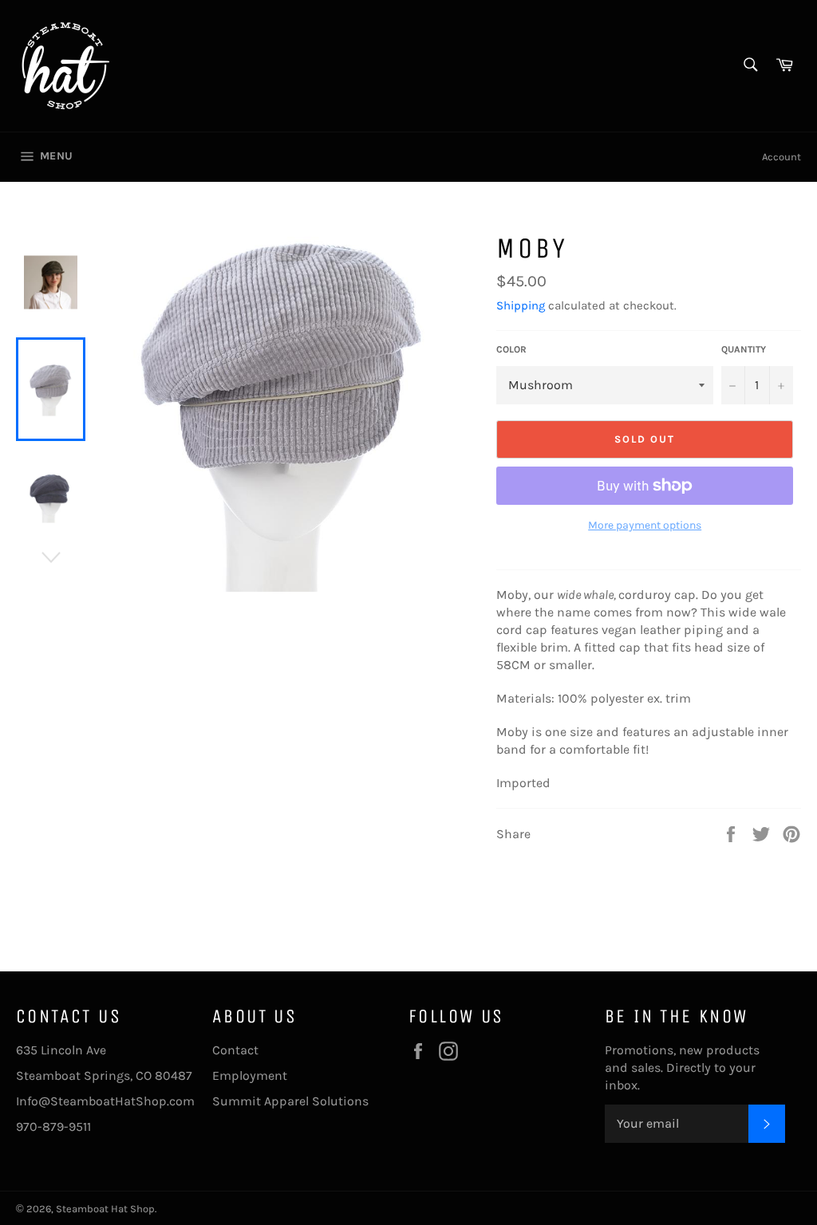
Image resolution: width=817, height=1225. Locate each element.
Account (781, 157)
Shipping (520, 305)
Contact (235, 1050)
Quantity (743, 349)
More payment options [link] (644, 525)
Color (511, 349)
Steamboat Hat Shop (105, 1209)
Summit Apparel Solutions (290, 1101)
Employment (249, 1075)
